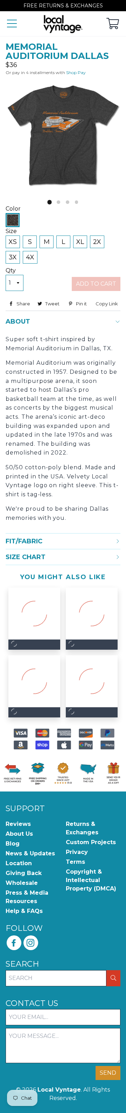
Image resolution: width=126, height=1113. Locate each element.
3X (13, 257)
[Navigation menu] (12, 24)
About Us (19, 833)
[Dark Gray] (13, 220)
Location (19, 863)
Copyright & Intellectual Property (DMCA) (91, 880)
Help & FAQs (24, 911)
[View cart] (112, 24)
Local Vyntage (59, 1089)
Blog (13, 843)
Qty (11, 270)
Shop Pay (76, 72)
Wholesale (22, 883)
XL (80, 242)
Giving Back (24, 873)
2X (97, 242)
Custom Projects (91, 842)
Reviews (18, 824)
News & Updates (30, 853)
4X (30, 257)
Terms (75, 862)
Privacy (77, 852)
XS (13, 242)
